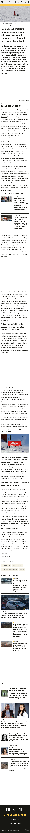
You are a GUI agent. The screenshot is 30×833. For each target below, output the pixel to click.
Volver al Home (5, 556)
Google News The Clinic (25, 815)
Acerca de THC (15, 819)
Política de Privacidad (15, 823)
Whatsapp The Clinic (13, 815)
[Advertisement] (15, 274)
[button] (2, 106)
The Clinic (8, 829)
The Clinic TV (16, 815)
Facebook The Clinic (8, 815)
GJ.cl (27, 830)
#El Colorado (17, 565)
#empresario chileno (9, 569)
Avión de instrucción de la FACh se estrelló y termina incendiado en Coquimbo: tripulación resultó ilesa (20, 646)
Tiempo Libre (13, 745)
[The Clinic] (3, 2)
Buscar (26, 2)
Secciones (28, 2)
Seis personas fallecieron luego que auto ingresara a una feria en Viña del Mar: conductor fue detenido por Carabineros (14, 615)
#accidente (6, 565)
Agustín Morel (25, 100)
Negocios (17, 215)
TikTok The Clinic (22, 815)
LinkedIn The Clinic (19, 815)
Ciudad (3, 25)
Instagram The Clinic (11, 815)
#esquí (21, 569)
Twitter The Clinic (5, 815)
